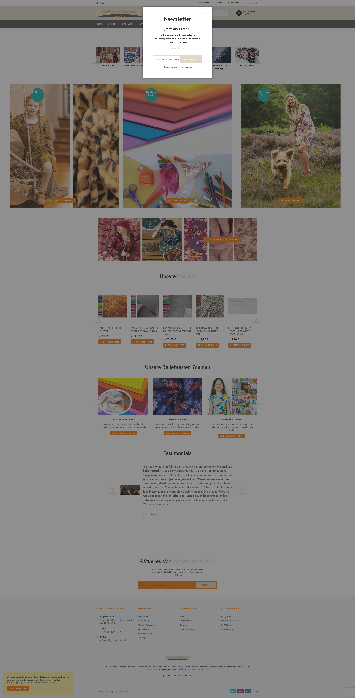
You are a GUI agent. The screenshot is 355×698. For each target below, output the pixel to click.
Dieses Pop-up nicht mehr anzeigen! (178, 66)
